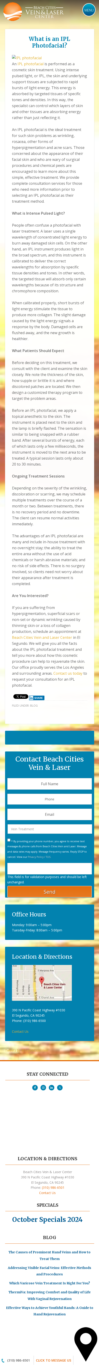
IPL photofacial (30, 63)
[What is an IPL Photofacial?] (27, 57)
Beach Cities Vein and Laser (34, 11)
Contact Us (20, 1031)
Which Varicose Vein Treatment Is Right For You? (49, 1283)
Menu (89, 10)
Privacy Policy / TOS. (39, 857)
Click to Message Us (53, 1360)
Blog (34, 706)
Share (38, 698)
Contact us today (67, 673)
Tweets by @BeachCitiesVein (26, 1050)
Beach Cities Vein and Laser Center (42, 637)
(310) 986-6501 (18, 1360)
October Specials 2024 (47, 1219)
